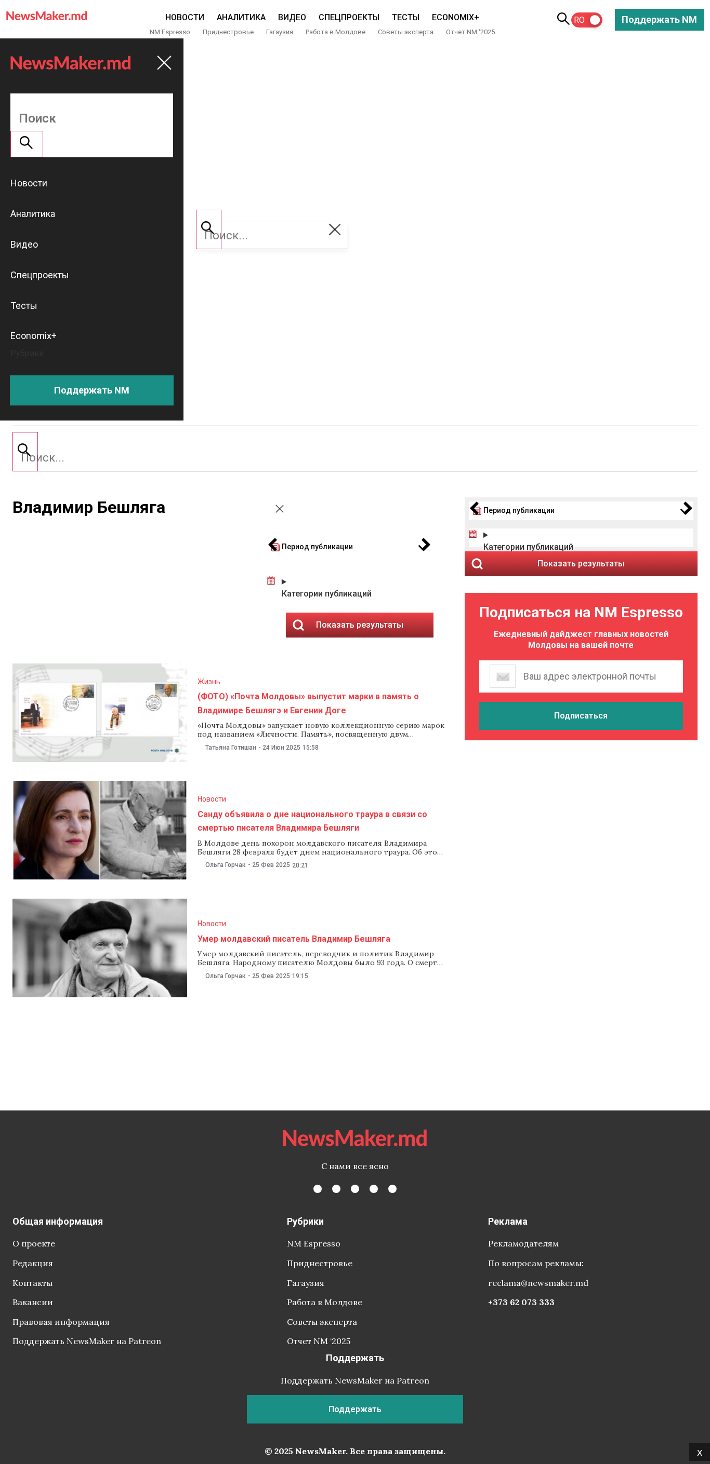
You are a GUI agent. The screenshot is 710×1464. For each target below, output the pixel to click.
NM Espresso (170, 32)
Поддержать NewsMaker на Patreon (86, 1341)
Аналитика (241, 17)
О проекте (33, 1243)
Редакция (32, 1263)
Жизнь (209, 681)
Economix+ (455, 17)
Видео (292, 17)
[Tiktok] (374, 1189)
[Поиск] (25, 451)
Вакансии (32, 1302)
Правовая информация (61, 1322)
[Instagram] (355, 1189)
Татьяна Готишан (230, 747)
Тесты (405, 17)
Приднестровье (228, 32)
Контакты (32, 1283)
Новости (184, 17)
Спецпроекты (349, 17)
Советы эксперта (405, 32)
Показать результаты (581, 563)
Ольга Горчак (225, 865)
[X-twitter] (336, 1189)
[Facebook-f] (317, 1189)
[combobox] (355, 457)
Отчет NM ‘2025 (470, 32)
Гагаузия (279, 32)
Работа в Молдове (335, 32)
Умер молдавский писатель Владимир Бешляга (294, 939)
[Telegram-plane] (392, 1189)
